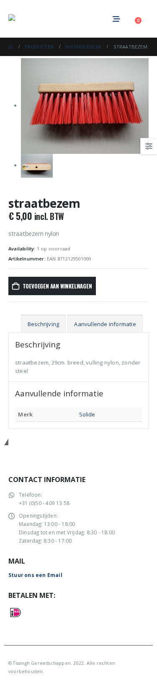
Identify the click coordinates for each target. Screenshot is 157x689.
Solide (87, 414)
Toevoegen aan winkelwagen (57, 286)
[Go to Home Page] (10, 47)
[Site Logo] (31, 18)
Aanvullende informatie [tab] (105, 324)
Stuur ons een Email (35, 575)
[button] (132, 18)
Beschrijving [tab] (43, 324)
